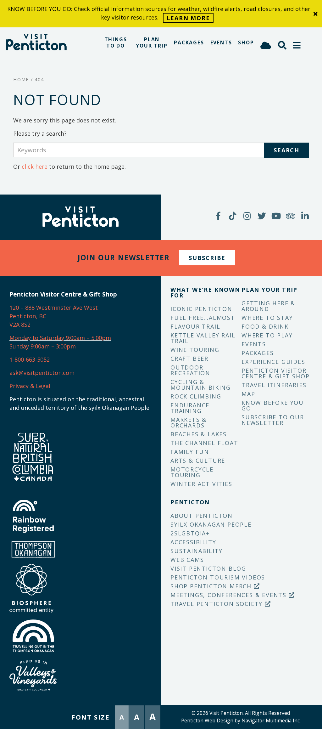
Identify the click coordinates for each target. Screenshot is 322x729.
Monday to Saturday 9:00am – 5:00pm (60, 338)
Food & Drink (265, 326)
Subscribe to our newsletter (273, 420)
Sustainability (196, 551)
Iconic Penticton (201, 309)
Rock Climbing (195, 396)
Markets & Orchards (188, 422)
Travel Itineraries (274, 385)
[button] (297, 45)
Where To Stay (267, 317)
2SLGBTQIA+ (190, 533)
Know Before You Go (273, 405)
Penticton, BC (27, 316)
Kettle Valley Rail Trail (202, 338)
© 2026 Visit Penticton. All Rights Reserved (241, 712)
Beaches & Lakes (198, 434)
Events (221, 42)
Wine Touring (194, 349)
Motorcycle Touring (192, 472)
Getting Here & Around (268, 306)
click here (34, 166)
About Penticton (201, 515)
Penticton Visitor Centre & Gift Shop (275, 373)
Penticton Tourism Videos (217, 577)
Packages (189, 42)
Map (248, 394)
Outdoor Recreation (190, 370)
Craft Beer (189, 358)
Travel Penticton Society (217, 604)
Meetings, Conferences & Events (229, 595)
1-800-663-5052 (29, 359)
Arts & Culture (197, 460)
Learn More (188, 18)
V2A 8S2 (20, 324)
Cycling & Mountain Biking (200, 384)
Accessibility (193, 542)
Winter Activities (201, 484)
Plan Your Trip (151, 42)
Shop (246, 42)
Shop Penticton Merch (212, 586)
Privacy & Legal (29, 386)
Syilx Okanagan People (211, 524)
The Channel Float (204, 443)
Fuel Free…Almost (202, 317)
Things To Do (115, 42)
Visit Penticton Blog (208, 568)
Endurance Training (189, 408)
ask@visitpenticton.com (42, 372)
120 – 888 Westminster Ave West (53, 307)
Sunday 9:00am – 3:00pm (42, 346)
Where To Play (267, 335)
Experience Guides (273, 361)
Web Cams (187, 559)
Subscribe (207, 258)
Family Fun (189, 451)
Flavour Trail (195, 326)
